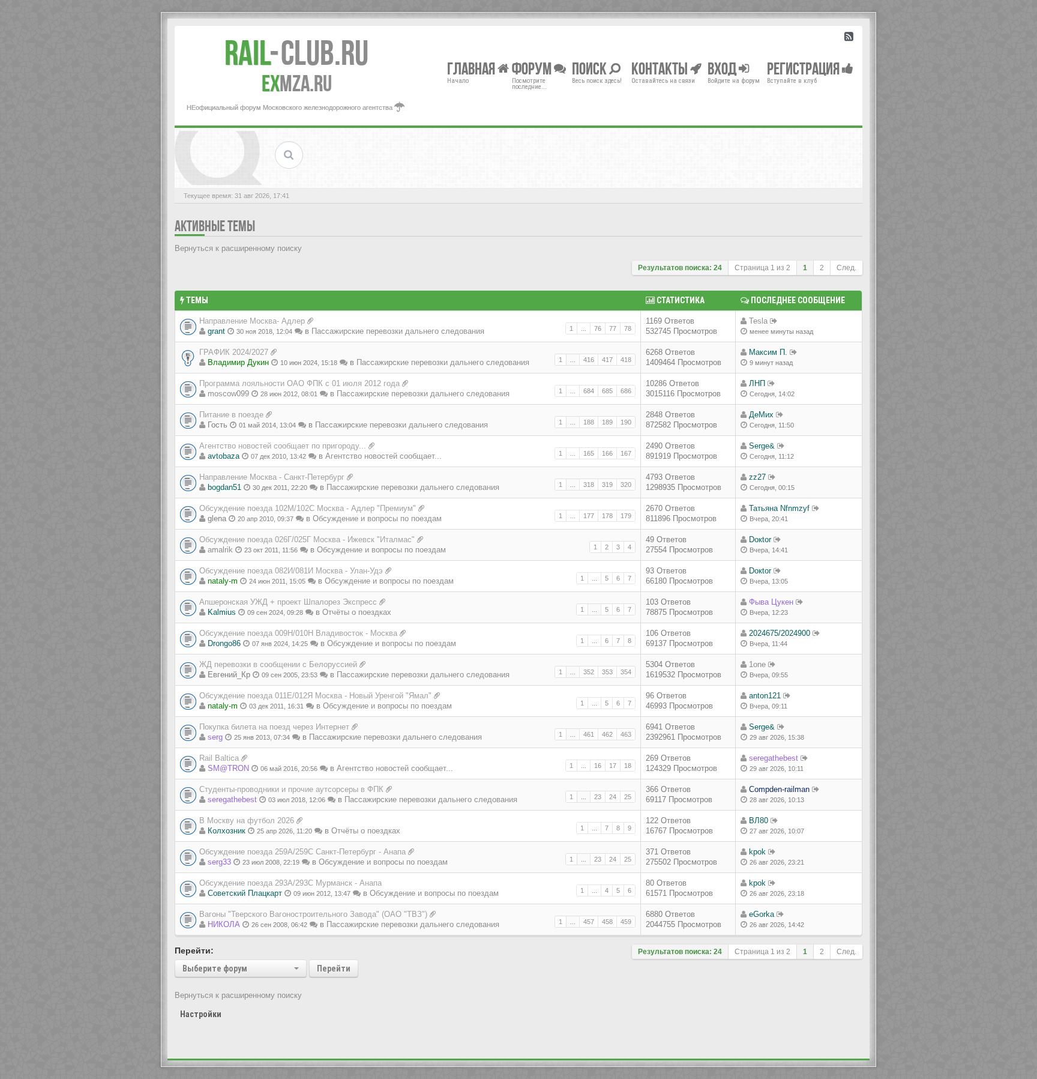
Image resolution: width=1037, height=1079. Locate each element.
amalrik (220, 549)
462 (607, 734)
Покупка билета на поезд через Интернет (274, 726)
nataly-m (223, 580)
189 (607, 422)
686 (626, 390)
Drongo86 (224, 643)
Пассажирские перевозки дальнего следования (397, 331)
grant (216, 331)
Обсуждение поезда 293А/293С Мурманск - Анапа (290, 882)
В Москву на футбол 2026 (246, 820)
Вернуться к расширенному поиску (238, 248)
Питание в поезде (231, 414)
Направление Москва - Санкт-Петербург (271, 477)
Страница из (762, 268)
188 (588, 422)
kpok (757, 851)
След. (846, 268)
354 (626, 672)
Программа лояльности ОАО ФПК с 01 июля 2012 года (299, 383)
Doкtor (760, 539)
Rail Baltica (219, 758)
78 (627, 328)
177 (588, 515)
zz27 (757, 477)
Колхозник (226, 830)
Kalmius (222, 612)
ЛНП (757, 383)
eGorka (761, 914)
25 (627, 796)
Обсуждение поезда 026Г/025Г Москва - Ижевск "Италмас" (307, 539)
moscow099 (228, 393)
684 (588, 390)
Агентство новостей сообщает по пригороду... (282, 445)
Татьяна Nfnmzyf (779, 508)
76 (597, 328)
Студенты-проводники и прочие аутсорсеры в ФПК (291, 789)
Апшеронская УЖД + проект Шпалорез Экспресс (288, 601)
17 (612, 765)
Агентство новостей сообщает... (383, 456)
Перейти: (194, 950)
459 (626, 921)
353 (607, 672)
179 (626, 515)
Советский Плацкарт (245, 893)
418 (626, 359)
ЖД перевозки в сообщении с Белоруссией (278, 664)
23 (597, 796)
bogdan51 (224, 487)
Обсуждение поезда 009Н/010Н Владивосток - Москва (298, 633)
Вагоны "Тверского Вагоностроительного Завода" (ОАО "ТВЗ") (313, 914)
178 (607, 515)
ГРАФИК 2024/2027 (233, 352)
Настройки (200, 1014)
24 (612, 796)
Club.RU (296, 53)
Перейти (333, 968)
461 (588, 734)
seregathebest (773, 758)
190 (626, 422)
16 (597, 765)
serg (215, 737)
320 (626, 484)
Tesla (758, 320)
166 (607, 453)
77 (612, 328)
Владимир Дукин (238, 362)
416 (588, 359)
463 (626, 734)
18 (627, 765)
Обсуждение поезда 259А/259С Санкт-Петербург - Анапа (302, 851)
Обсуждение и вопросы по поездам (377, 518)
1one (757, 664)
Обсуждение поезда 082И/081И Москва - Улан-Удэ (291, 570)
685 (607, 390)
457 (588, 921)
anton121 (765, 695)
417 (607, 359)
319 (607, 484)
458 (607, 921)
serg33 (219, 861)
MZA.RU (297, 83)
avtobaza (223, 456)
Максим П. (768, 352)
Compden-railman (779, 789)
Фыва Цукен (771, 601)
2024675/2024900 (779, 633)
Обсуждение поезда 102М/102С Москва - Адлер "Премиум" (307, 508)
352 (588, 672)
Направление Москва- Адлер (252, 320)
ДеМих (761, 414)
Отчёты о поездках (356, 612)
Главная (472, 68)
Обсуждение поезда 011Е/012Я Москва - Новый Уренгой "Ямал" (315, 695)
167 (626, 453)
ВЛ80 (758, 820)
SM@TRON (228, 768)
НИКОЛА (224, 924)
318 (588, 484)
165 (588, 453)
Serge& (762, 445)
